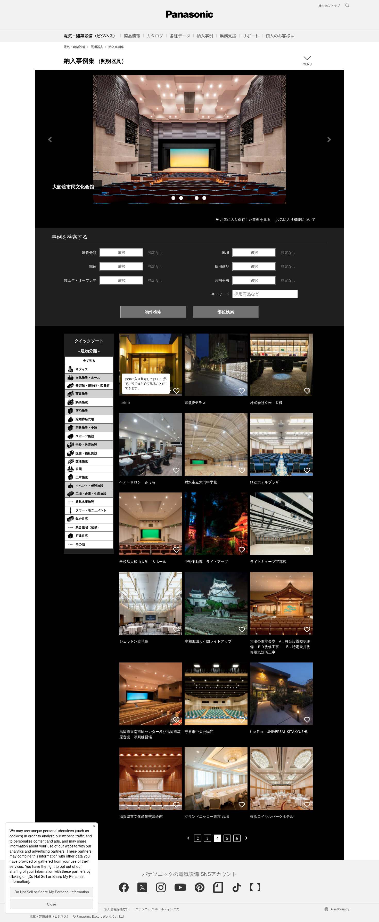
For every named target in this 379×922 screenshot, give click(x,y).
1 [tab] (174, 198)
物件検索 (153, 311)
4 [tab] (197, 198)
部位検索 (226, 311)
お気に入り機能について (295, 219)
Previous (50, 139)
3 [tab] (189, 198)
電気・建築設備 (74, 47)
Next (329, 139)
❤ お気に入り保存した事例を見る (243, 219)
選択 (121, 252)
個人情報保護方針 (116, 909)
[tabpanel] (189, 139)
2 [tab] (181, 198)
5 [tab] (205, 198)
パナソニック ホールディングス (157, 909)
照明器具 (97, 47)
